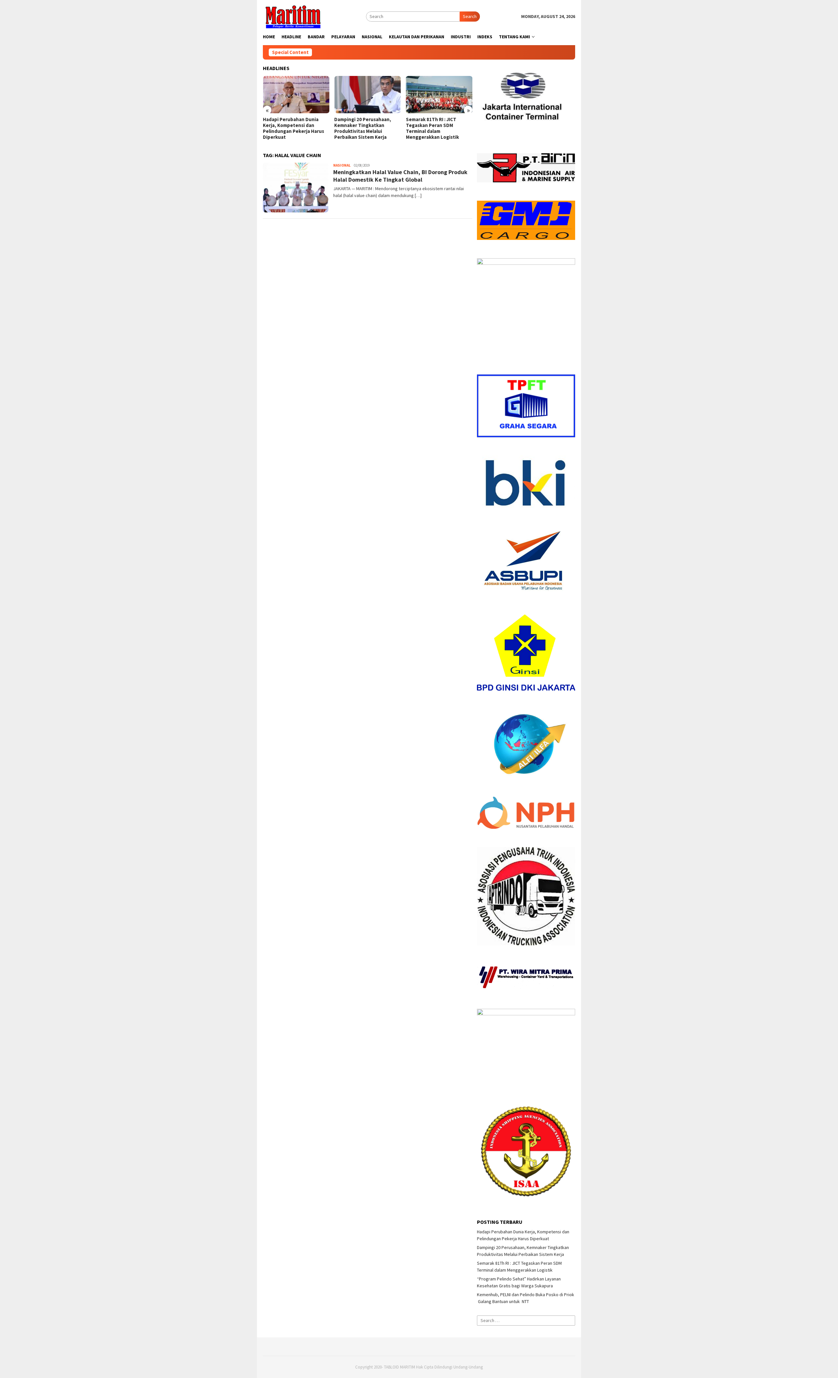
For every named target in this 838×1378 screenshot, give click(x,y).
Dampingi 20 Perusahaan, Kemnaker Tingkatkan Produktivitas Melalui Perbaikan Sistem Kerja (291, 128)
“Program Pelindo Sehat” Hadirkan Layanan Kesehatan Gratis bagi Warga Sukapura (439, 125)
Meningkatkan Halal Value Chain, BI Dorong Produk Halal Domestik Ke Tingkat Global (400, 175)
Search (470, 16)
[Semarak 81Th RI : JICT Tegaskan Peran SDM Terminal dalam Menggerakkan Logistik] (367, 94)
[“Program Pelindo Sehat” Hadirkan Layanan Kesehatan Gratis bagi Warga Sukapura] (439, 94)
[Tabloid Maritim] (292, 16)
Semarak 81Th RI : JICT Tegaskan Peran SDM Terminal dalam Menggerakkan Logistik (360, 128)
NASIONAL (342, 165)
